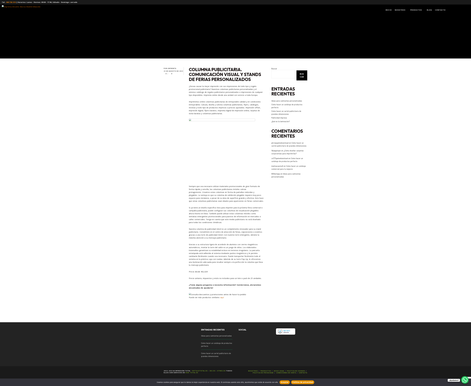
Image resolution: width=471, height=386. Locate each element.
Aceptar (285, 382)
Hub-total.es (192, 372)
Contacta (303, 373)
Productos (266, 371)
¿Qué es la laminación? (280, 121)
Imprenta (172, 68)
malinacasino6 (277, 166)
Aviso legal (279, 371)
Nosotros (253, 371)
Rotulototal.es (200, 371)
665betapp (275, 174)
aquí (222, 297)
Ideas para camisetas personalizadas (286, 101)
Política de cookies (296, 371)
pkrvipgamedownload (280, 143)
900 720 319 (11, 2)
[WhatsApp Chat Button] (465, 380)
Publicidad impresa (279, 118)
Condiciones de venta (286, 373)
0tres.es (221, 371)
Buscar (274, 68)
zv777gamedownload (279, 158)
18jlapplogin (276, 150)
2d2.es (212, 371)
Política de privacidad (263, 373)
